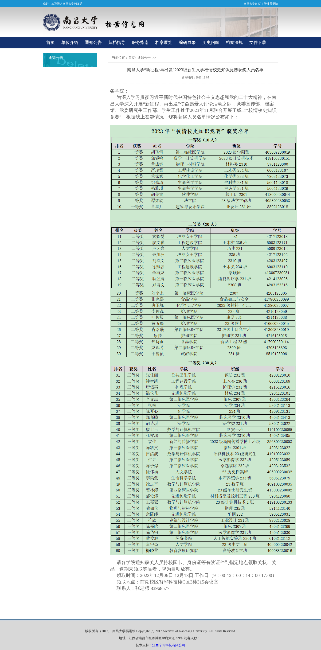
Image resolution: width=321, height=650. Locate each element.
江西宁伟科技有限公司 (168, 645)
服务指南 (140, 42)
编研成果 (187, 42)
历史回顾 (210, 42)
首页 (50, 42)
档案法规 (234, 42)
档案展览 (163, 42)
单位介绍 (69, 42)
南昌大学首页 (252, 3)
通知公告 (93, 42)
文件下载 (257, 42)
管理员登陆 (271, 3)
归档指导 (116, 42)
